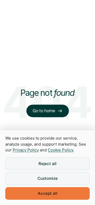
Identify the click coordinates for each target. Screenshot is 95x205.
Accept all (47, 193)
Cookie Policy (60, 149)
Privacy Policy (26, 149)
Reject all (47, 163)
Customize (47, 178)
